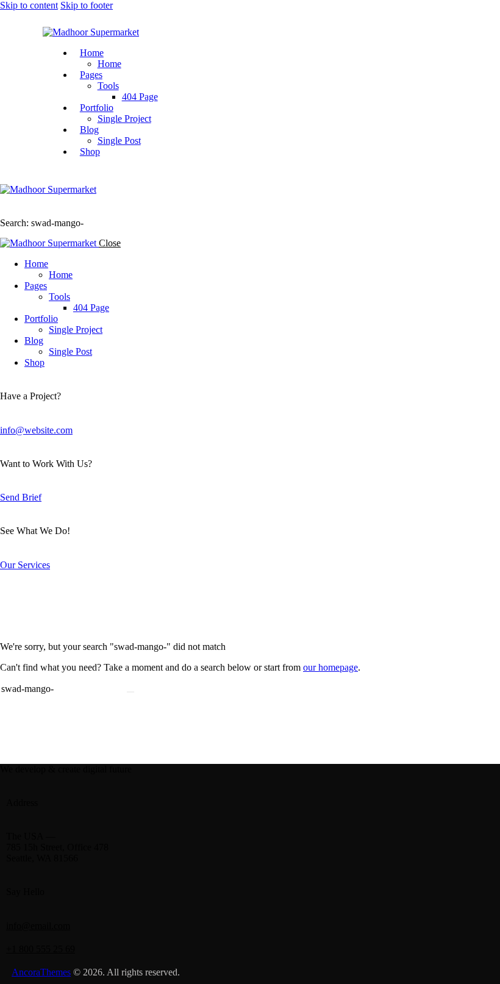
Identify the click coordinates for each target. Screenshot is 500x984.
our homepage (330, 667)
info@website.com (36, 430)
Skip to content (29, 5)
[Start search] (130, 692)
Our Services (25, 565)
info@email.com (38, 926)
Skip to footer (86, 5)
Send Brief (20, 497)
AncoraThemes (41, 972)
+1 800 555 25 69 (40, 949)
